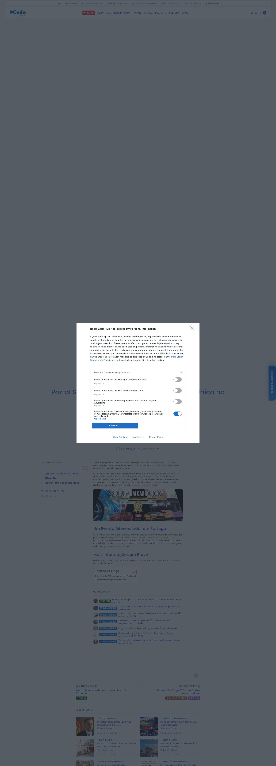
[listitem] (138, 372)
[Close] (193, 329)
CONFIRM (115, 425)
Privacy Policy (156, 437)
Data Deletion (120, 437)
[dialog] (138, 383)
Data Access (138, 437)
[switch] (177, 379)
